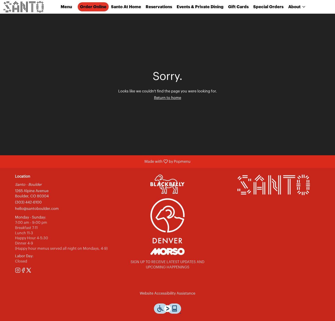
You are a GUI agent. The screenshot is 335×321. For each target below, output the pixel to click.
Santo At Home (126, 7)
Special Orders (268, 7)
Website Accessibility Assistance (167, 293)
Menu (66, 7)
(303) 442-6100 (28, 202)
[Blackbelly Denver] (167, 220)
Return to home (167, 98)
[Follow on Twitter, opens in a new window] (28, 271)
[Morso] (167, 251)
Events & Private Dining (200, 7)
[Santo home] (24, 7)
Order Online (93, 7)
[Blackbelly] (167, 184)
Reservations (159, 7)
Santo (274, 185)
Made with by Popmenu (97, 161)
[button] (297, 6)
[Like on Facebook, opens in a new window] (23, 271)
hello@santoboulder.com (37, 209)
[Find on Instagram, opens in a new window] (18, 271)
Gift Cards (238, 7)
